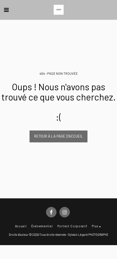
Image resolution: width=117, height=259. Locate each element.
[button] (6, 9)
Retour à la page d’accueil (58, 136)
